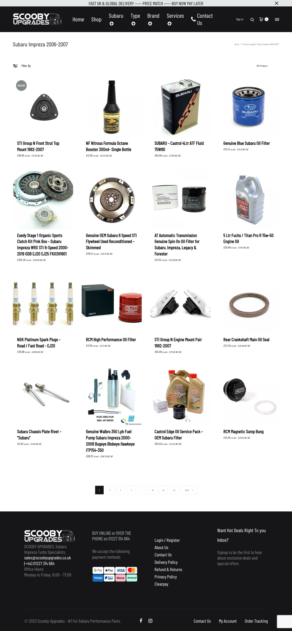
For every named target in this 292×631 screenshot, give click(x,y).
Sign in (239, 19)
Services (175, 15)
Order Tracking (256, 621)
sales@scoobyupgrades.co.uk (47, 557)
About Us (161, 547)
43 (153, 490)
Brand (153, 15)
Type (135, 15)
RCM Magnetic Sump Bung (243, 431)
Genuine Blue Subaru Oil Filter (246, 143)
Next (187, 490)
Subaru (116, 15)
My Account (228, 621)
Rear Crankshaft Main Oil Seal (246, 339)
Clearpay (161, 584)
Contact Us (205, 19)
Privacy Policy (166, 576)
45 (174, 490)
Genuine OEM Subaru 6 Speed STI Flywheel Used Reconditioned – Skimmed (111, 241)
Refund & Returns (168, 569)
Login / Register (167, 540)
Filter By (26, 66)
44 (163, 490)
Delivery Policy (166, 562)
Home (78, 19)
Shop (96, 19)
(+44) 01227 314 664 (39, 563)
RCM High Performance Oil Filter (111, 339)
